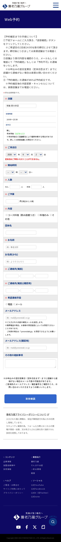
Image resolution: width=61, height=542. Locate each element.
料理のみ (44, 215)
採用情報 (7, 469)
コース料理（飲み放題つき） (22, 215)
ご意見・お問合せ (11, 485)
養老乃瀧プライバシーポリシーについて (26, 414)
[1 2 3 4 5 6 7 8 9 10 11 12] (25, 154)
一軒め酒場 (36, 469)
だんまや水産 (37, 465)
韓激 (33, 473)
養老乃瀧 (35, 461)
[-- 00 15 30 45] (23, 172)
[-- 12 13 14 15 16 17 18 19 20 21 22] (10, 172)
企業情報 (7, 461)
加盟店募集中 (9, 465)
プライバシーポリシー (13, 493)
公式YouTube (37, 485)
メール (19, 304)
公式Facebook (38, 489)
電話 (10, 304)
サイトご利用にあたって (14, 489)
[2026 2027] (11, 154)
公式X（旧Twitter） (40, 493)
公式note (35, 496)
